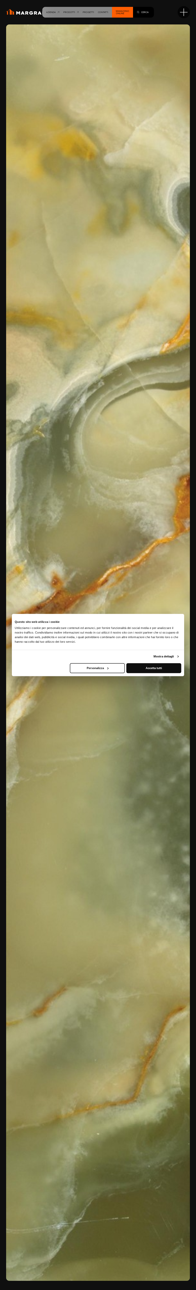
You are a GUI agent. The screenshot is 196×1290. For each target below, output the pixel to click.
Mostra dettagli (164, 656)
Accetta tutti (154, 668)
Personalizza (95, 668)
